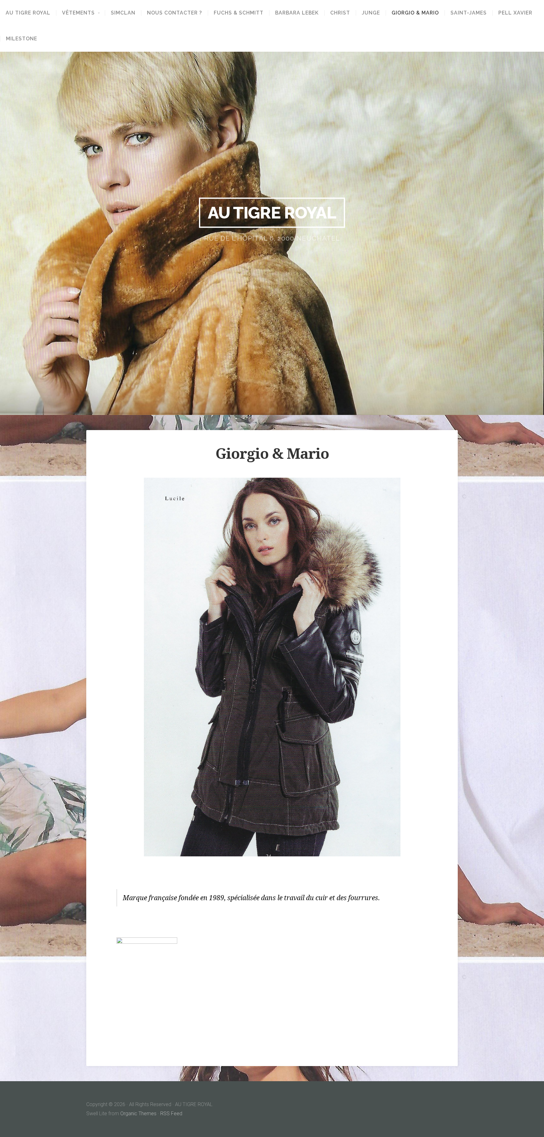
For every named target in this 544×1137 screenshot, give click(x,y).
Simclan (123, 13)
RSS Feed (171, 1114)
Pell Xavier (515, 13)
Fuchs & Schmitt (239, 13)
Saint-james (468, 13)
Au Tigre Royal (28, 13)
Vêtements (78, 13)
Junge (371, 13)
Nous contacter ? (174, 13)
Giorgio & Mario (415, 13)
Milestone (21, 39)
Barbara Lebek (297, 13)
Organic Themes (138, 1114)
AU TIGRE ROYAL (272, 212)
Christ (340, 13)
